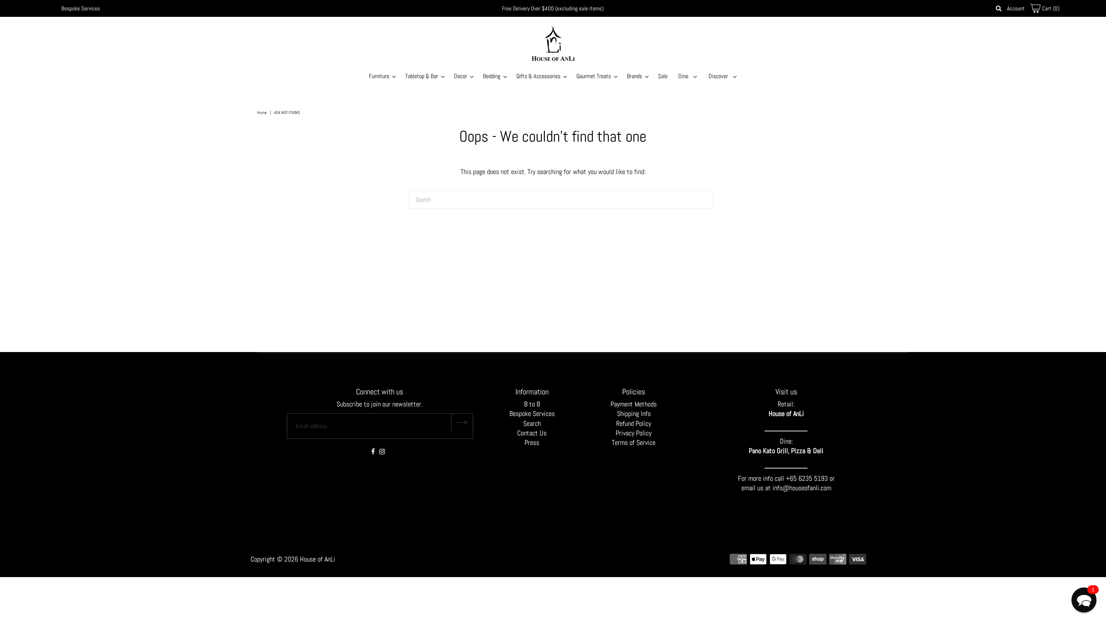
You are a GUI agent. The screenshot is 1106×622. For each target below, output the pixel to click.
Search (532, 423)
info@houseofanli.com (801, 487)
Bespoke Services (80, 8)
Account (1016, 8)
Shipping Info (634, 413)
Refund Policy (633, 423)
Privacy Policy (634, 433)
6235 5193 (814, 478)
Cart (1050, 8)
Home (262, 112)
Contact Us (532, 433)
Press (531, 442)
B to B (532, 404)
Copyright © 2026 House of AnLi (293, 559)
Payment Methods (633, 404)
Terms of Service (633, 442)
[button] (1083, 599)
